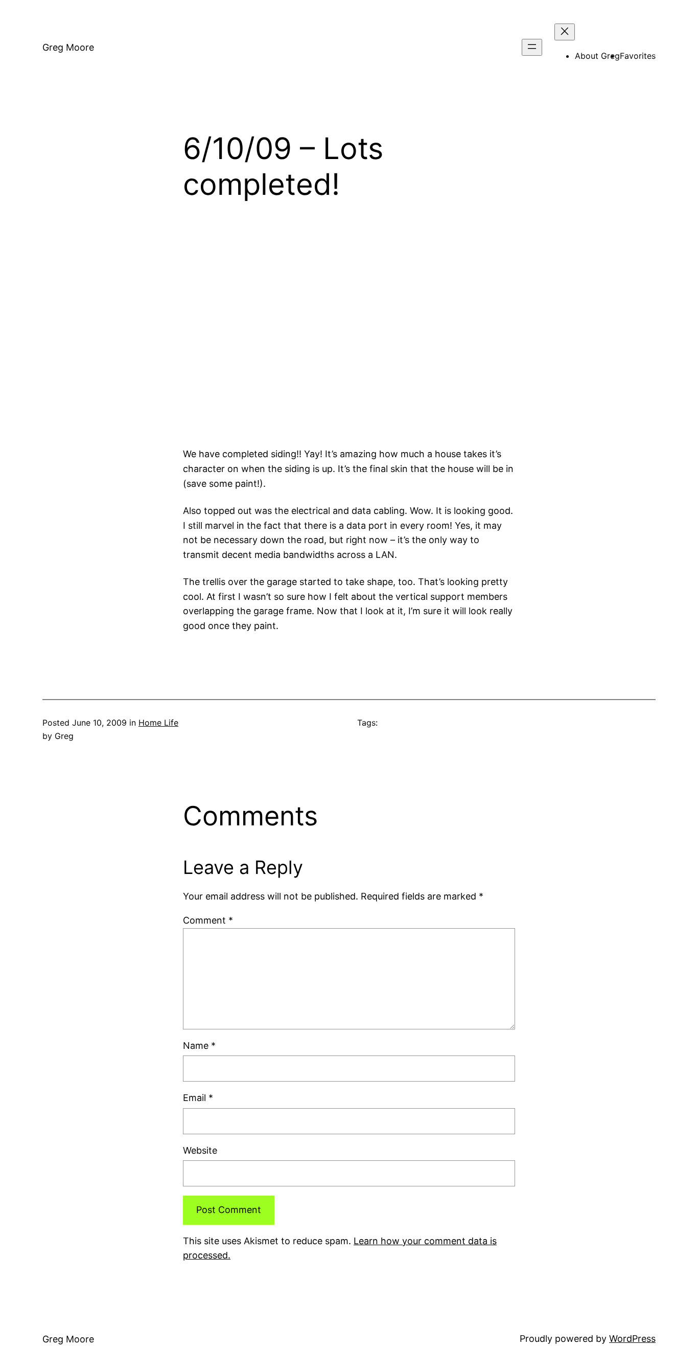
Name (199, 1045)
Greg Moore (68, 47)
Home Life (158, 722)
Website (200, 1150)
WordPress (632, 1338)
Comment (208, 920)
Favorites (638, 56)
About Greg (597, 56)
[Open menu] (532, 47)
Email (198, 1097)
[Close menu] (564, 32)
